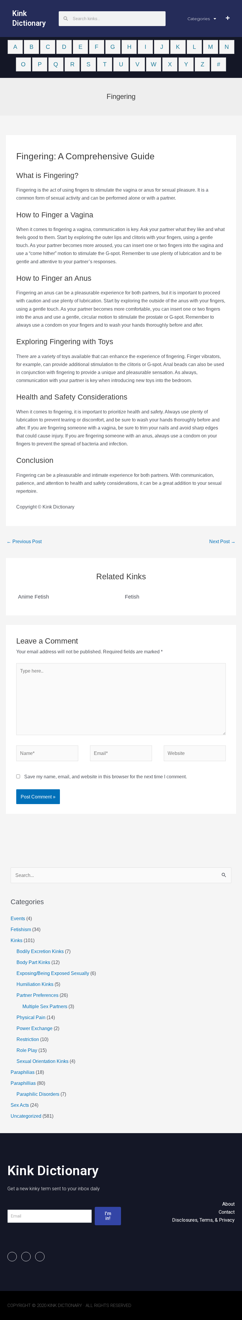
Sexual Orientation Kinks (42, 1061)
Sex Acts (20, 1105)
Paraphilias (23, 1072)
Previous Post (24, 541)
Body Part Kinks (33, 962)
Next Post (222, 541)
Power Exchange (35, 1028)
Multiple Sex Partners (44, 1006)
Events (18, 918)
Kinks (16, 940)
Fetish (132, 597)
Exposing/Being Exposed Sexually (53, 973)
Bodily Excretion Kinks (40, 951)
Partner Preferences (37, 995)
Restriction (28, 1039)
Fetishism (21, 929)
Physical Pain (31, 1017)
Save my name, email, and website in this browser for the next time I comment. (105, 776)
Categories (198, 18)
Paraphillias (23, 1083)
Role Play (27, 1050)
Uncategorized (26, 1116)
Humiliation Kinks (35, 984)
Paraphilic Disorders (38, 1094)
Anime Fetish (33, 597)
